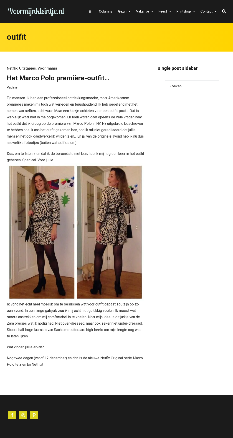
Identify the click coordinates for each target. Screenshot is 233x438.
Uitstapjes (27, 68)
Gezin (122, 11)
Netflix (12, 68)
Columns (105, 11)
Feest (163, 11)
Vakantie (142, 11)
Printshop (184, 11)
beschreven (133, 123)
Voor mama (47, 68)
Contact (206, 11)
